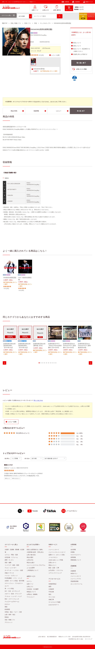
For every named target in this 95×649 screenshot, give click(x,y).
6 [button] (48, 362)
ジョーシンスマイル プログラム (36, 565)
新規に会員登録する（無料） (35, 549)
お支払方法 (30, 560)
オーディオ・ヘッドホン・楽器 (14, 570)
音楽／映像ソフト (16, 23)
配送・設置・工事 (54, 567)
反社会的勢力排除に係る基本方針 (81, 636)
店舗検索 (73, 571)
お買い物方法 (57, 10)
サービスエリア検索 (54, 602)
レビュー (58, 111)
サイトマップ (88, 639)
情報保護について (76, 560)
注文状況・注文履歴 (32, 589)
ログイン (29, 581)
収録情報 (36, 111)
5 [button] (46, 362)
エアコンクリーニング (55, 573)
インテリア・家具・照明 (12, 565)
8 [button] (52, 362)
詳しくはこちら (38, 400)
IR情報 (72, 552)
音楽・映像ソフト (10, 619)
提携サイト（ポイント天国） (57, 554)
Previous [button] (4, 363)
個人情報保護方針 (52, 636)
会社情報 (73, 549)
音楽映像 (76, 9)
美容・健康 (8, 562)
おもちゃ (7, 604)
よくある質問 (31, 567)
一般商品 (76, 7)
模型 (6, 606)
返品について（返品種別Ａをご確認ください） (81, 50)
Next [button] (90, 363)
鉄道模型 (7, 609)
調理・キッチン (9, 560)
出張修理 (51, 589)
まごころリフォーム (76, 584)
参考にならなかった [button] (16, 478)
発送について (77, 42)
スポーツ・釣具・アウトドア (13, 593)
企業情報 (66, 2)
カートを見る (69, 9)
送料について (77, 46)
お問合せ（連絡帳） (32, 594)
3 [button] (42, 362)
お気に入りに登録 (81, 69)
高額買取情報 (74, 581)
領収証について (31, 591)
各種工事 (51, 599)
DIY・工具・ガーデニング (12, 591)
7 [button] (50, 362)
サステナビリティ (76, 554)
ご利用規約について (32, 570)
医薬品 (7, 617)
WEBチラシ (74, 573)
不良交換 (51, 591)
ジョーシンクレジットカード (57, 552)
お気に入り (45, 10)
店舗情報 (77, 2)
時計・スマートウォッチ (12, 599)
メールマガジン (71, 511)
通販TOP (4, 23)
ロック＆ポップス (45, 23)
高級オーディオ (9, 573)
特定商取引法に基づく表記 (76, 639)
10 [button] (55, 362)
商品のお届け (31, 562)
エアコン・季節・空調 (11, 554)
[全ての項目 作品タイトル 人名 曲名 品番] (24, 16)
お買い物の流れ (31, 554)
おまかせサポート (54, 604)
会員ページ (35, 10)
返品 (50, 594)
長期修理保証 (52, 584)
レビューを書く (55, 55)
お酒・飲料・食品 (10, 614)
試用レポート (52, 562)
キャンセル (52, 597)
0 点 (80, 7)
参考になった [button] (7, 478)
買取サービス (89, 2)
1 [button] (39, 362)
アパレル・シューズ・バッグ (13, 596)
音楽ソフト (27, 23)
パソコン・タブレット (11, 575)
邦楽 (35, 23)
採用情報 (73, 557)
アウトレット (9, 622)
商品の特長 (14, 111)
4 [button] (44, 362)
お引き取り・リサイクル (56, 570)
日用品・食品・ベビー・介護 (13, 612)
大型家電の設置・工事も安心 (35, 552)
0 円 (82, 7)
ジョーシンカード (54, 549)
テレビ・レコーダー (10, 567)
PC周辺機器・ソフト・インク (13, 578)
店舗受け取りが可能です (80, 54)
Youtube (35, 511)
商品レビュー (52, 565)
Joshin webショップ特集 (56, 560)
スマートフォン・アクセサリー (14, 583)
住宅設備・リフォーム (11, 557)
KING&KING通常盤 (39, 69)
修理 (50, 586)
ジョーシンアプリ (76, 578)
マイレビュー (31, 597)
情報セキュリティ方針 (65, 636)
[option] (10, 274)
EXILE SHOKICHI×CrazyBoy (38, 35)
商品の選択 (30, 557)
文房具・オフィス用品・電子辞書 (14, 580)
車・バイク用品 (9, 588)
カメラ (7, 586)
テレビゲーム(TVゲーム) (12, 601)
